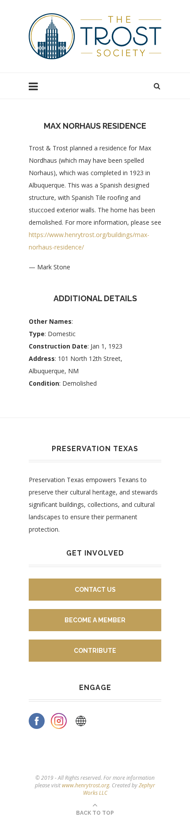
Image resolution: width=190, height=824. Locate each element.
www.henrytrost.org (85, 785)
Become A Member (95, 620)
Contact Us (95, 589)
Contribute (95, 650)
